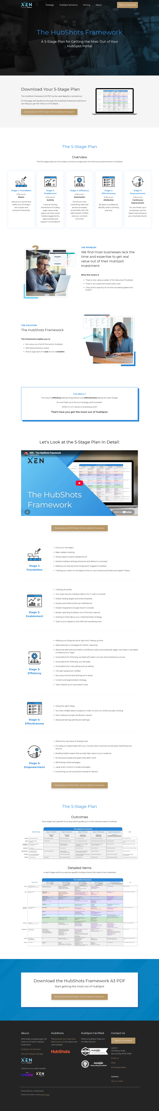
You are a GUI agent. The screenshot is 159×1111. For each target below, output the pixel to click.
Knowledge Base (118, 1067)
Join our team (117, 1081)
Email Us (115, 1058)
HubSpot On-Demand (30, 1049)
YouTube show (69, 1039)
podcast (58, 1039)
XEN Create (45, 1094)
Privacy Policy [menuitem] (38, 1091)
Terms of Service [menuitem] (27, 1091)
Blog (113, 1063)
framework (59, 1042)
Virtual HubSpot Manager (32, 1054)
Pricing (86, 5)
